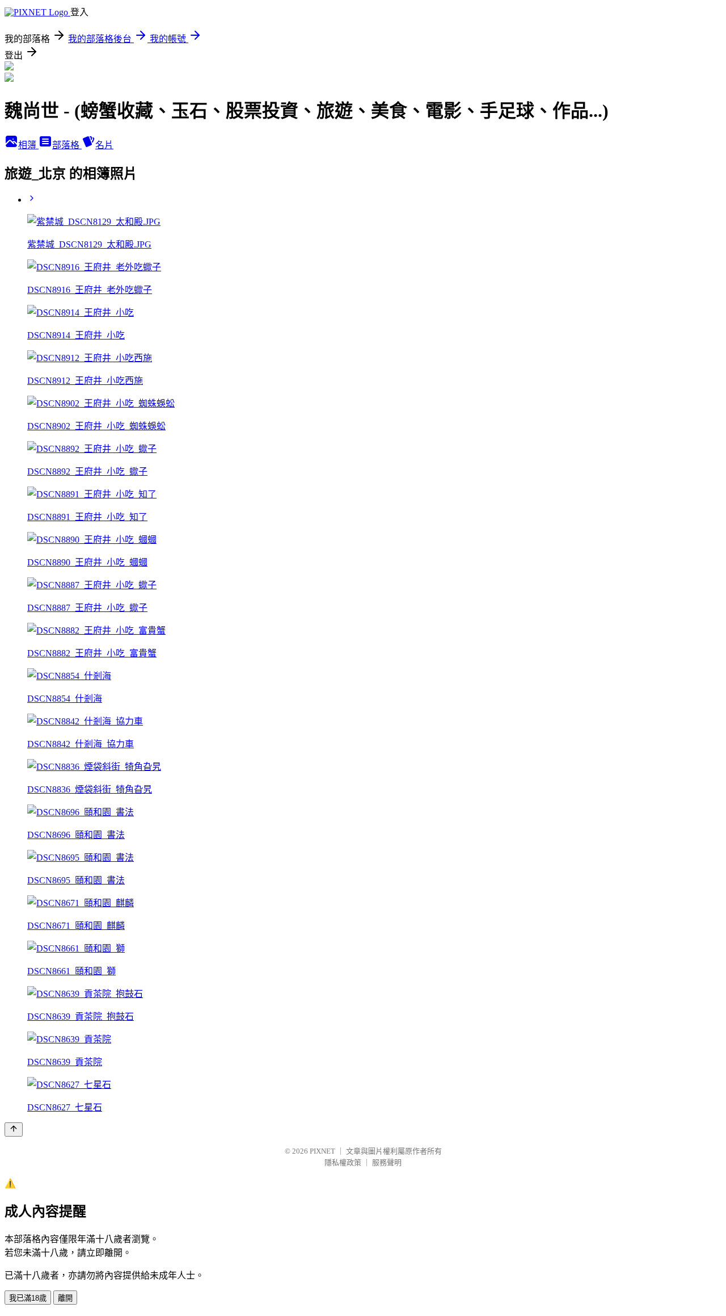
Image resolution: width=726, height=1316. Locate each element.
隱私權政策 (342, 1162)
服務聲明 (387, 1162)
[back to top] (14, 1129)
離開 (65, 1298)
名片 (104, 145)
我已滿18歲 (28, 1298)
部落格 (67, 145)
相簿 (28, 145)
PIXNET (322, 1151)
